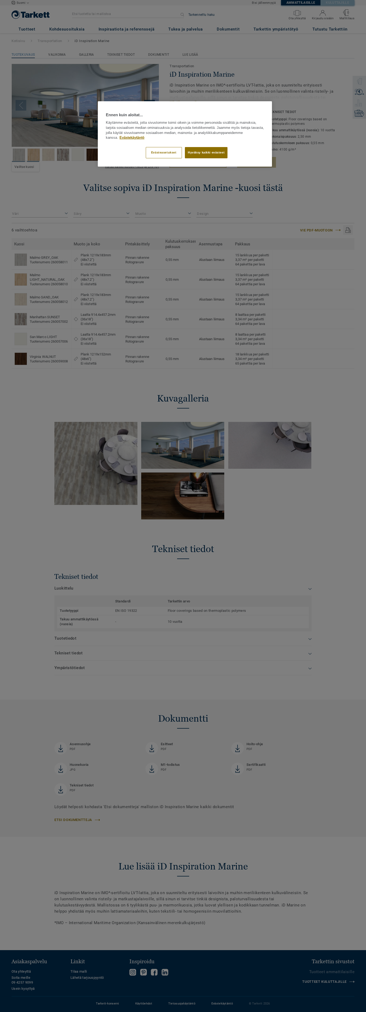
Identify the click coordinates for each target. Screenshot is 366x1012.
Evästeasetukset (164, 152)
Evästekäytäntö (131, 138)
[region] (185, 134)
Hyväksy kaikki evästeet (206, 152)
